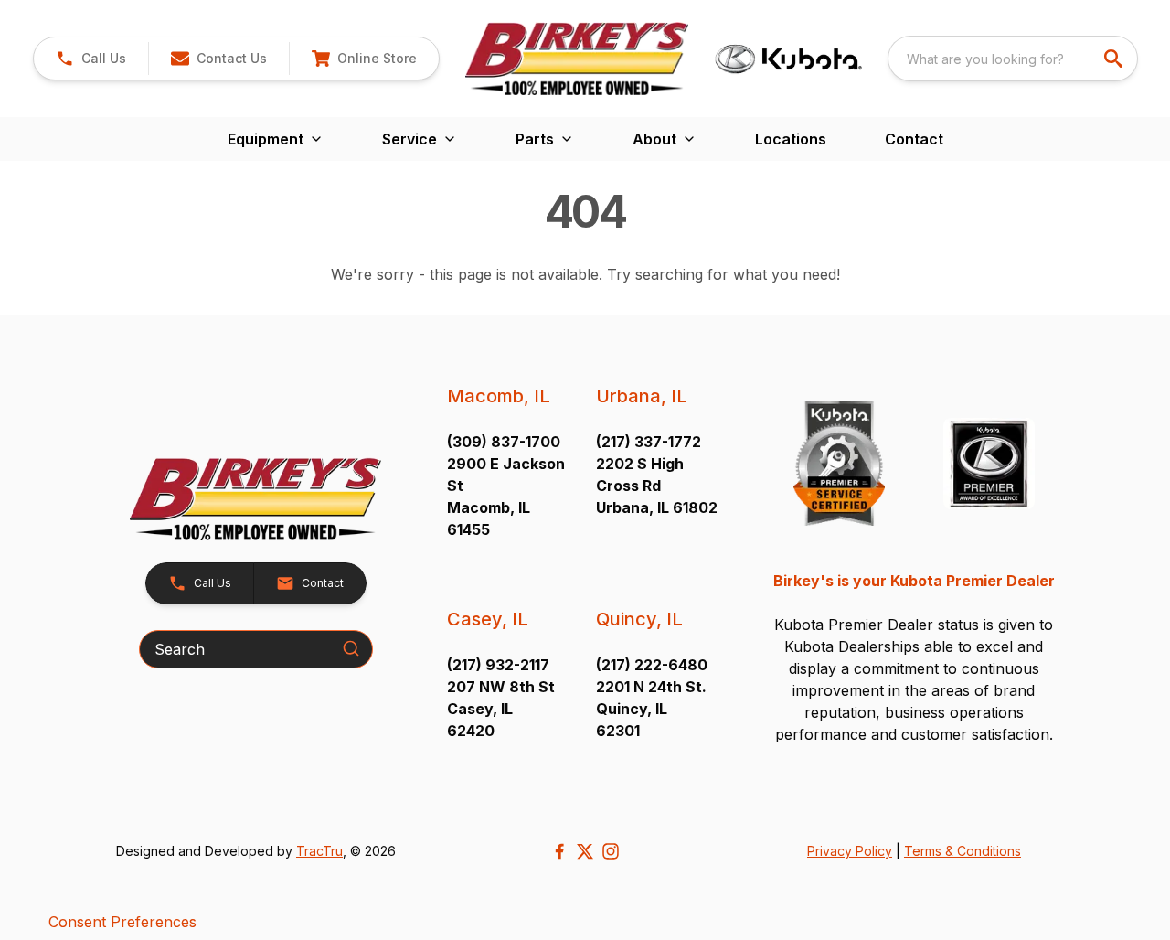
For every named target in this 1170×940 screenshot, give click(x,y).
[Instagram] (610, 851)
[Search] (351, 648)
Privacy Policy (849, 851)
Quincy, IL (639, 619)
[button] (91, 58)
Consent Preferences (122, 922)
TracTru (319, 851)
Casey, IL (487, 619)
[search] (1115, 58)
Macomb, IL (498, 396)
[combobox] (1012, 58)
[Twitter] (585, 851)
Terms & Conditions (962, 851)
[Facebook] (559, 851)
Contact (914, 139)
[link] (364, 58)
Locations (790, 139)
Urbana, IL (641, 396)
